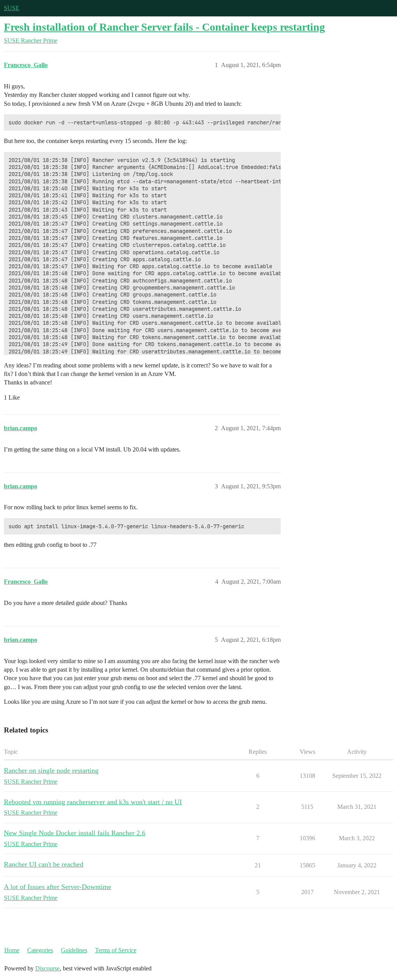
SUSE (11, 8)
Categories (40, 950)
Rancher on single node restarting (51, 770)
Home (11, 950)
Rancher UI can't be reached (43, 864)
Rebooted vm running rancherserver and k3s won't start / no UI (93, 802)
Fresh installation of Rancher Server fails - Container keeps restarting (164, 27)
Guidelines (74, 950)
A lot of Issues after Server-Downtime (57, 887)
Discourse (47, 968)
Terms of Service (115, 950)
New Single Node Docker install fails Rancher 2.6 (74, 833)
